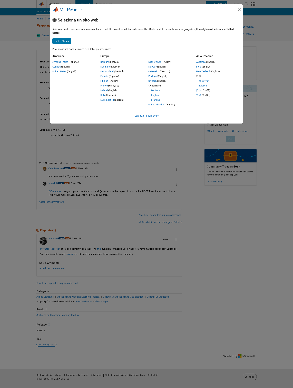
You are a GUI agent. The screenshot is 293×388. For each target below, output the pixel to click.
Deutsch (155, 90)
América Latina (60, 62)
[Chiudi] (239, 9)
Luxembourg (107, 99)
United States (59, 71)
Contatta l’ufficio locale (146, 115)
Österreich (153, 71)
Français (155, 99)
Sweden (152, 81)
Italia (103, 95)
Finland (104, 81)
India (198, 66)
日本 (198, 90)
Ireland (104, 90)
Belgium (104, 62)
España (104, 76)
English (155, 95)
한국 (198, 95)
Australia (201, 62)
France (104, 85)
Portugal (153, 76)
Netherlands (154, 62)
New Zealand (203, 71)
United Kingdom (156, 104)
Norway (152, 66)
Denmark (105, 66)
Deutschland (107, 71)
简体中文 (204, 81)
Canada (56, 66)
